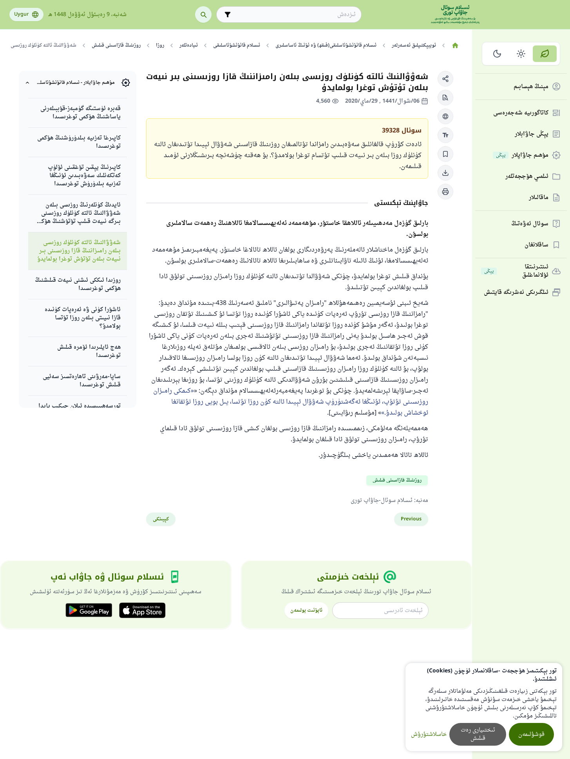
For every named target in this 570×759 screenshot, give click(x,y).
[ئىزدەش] (203, 14)
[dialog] (483, 707)
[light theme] (521, 53)
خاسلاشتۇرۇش (429, 734)
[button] (445, 79)
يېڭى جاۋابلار (531, 134)
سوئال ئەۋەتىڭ (529, 224)
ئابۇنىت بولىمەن (306, 610)
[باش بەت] (455, 45)
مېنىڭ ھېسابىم (531, 87)
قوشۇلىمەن (531, 734)
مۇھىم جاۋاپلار (522, 155)
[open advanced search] (227, 14)
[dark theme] (497, 53)
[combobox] (294, 15)
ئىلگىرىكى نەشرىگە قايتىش (516, 292)
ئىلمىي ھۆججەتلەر (526, 176)
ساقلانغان (536, 245)
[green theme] (545, 53)
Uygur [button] (21, 14)
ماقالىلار (538, 197)
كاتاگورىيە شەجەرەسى (520, 113)
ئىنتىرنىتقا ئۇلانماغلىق (516, 271)
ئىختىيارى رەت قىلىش (478, 734)
